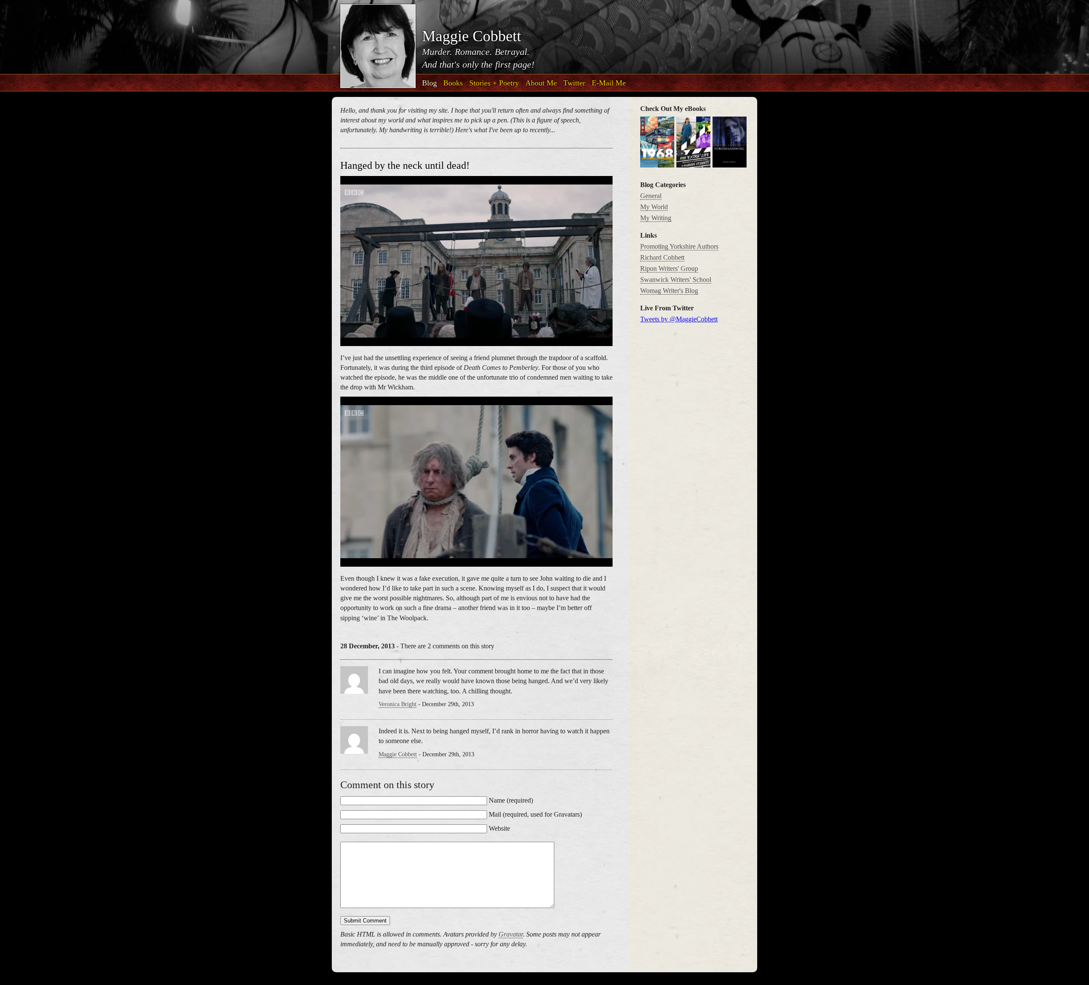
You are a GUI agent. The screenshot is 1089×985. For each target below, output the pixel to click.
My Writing (655, 217)
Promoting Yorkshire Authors (679, 246)
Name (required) (511, 800)
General (650, 195)
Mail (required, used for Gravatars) (535, 814)
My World (654, 206)
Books (453, 83)
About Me (541, 83)
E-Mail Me (609, 83)
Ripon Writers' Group (669, 268)
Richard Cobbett (662, 257)
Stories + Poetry (494, 83)
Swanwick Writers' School (675, 279)
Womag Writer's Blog (669, 290)
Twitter (574, 83)
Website (499, 828)
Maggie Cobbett (398, 754)
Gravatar (511, 934)
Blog (429, 83)
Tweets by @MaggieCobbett (679, 319)
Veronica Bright (397, 704)
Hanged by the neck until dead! (405, 165)
